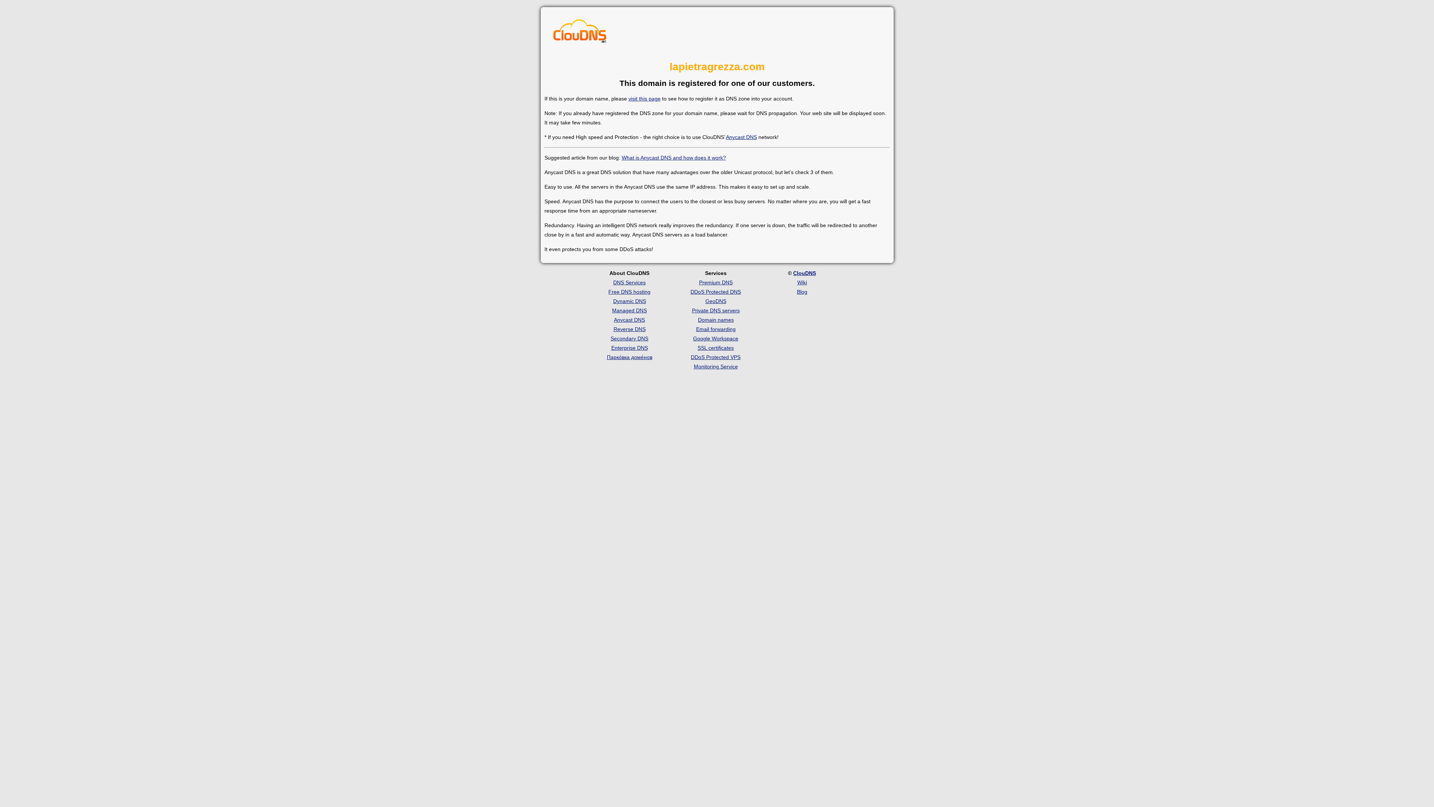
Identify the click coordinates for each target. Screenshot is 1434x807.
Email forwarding (716, 329)
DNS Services (629, 282)
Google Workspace (715, 338)
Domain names (716, 320)
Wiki (802, 282)
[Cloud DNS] (580, 32)
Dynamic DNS (629, 301)
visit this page (644, 99)
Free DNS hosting (629, 292)
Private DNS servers (716, 310)
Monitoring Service (716, 367)
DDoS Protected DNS (715, 292)
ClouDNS (804, 273)
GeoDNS (715, 301)
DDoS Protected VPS (716, 357)
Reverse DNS (630, 329)
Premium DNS (716, 282)
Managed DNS (629, 310)
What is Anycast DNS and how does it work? (674, 158)
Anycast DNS (741, 137)
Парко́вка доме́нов (629, 357)
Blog (802, 292)
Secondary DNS (629, 338)
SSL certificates (716, 348)
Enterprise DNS (629, 348)
